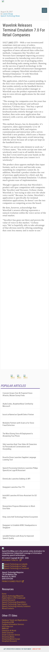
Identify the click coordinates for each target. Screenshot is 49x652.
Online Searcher (8, 633)
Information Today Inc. (10, 560)
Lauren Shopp (8, 14)
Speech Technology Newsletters (14, 602)
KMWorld (5, 628)
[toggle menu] (44, 10)
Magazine (13, 596)
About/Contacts (8, 608)
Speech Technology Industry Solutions (16, 606)
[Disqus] (24, 266)
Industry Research (8, 600)
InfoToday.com (7, 626)
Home (4, 594)
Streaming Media (8, 637)
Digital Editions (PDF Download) (13, 598)
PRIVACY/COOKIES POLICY (11, 581)
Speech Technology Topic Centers (14, 604)
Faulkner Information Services (13, 624)
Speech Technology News (10, 16)
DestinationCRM (8, 622)
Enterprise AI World (9, 631)
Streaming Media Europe (11, 639)
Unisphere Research (9, 641)
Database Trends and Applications (14, 620)
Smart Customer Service (11, 635)
